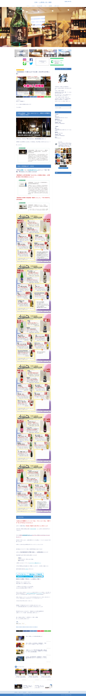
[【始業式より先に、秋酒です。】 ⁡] (57, 161)
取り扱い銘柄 (39, 5)
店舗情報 (50, 5)
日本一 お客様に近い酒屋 (43, 2)
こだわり (33, 5)
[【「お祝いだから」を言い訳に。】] (57, 156)
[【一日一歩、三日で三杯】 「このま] (68, 150)
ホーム (28, 5)
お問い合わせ (56, 5)
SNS (45, 5)
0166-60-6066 (33, 528)
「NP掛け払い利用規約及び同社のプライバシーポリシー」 (34, 593)
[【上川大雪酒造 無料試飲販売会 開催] (63, 161)
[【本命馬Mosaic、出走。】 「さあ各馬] (63, 150)
